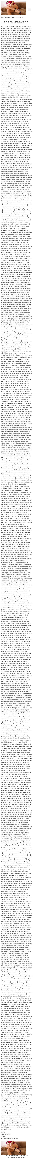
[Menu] (29, 9)
